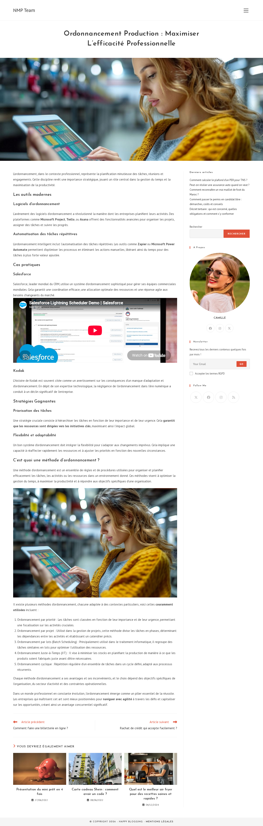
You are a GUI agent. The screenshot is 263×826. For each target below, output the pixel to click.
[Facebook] (210, 328)
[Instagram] (220, 328)
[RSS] (233, 397)
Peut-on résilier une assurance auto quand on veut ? (219, 185)
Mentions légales (159, 822)
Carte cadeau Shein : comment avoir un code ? (95, 792)
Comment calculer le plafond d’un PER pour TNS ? (218, 180)
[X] (229, 328)
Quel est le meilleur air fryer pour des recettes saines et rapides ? (150, 794)
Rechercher (196, 227)
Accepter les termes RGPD (210, 373)
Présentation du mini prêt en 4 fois (39, 792)
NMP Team (24, 10)
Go (241, 363)
